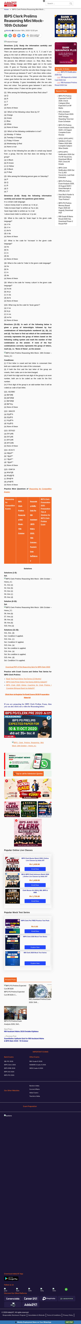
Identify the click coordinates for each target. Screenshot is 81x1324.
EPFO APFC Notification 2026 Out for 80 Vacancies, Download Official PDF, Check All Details (66, 158)
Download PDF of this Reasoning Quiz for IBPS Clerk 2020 (28, 667)
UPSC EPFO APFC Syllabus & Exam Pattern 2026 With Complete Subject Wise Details (66, 143)
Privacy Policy (68, 1315)
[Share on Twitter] (23, 35)
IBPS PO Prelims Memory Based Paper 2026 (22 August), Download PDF (66, 208)
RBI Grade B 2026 (35, 1061)
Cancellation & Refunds (36, 1315)
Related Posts (10, 980)
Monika (9, 30)
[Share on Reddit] (14, 35)
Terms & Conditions (54, 1315)
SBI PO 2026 (8, 1061)
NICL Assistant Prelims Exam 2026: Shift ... (40, 1000)
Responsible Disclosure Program (14, 1315)
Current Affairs (34, 1089)
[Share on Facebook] (19, 35)
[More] (44, 1)
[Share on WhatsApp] (5, 35)
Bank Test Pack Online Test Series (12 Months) (23, 679)
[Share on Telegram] (10, 35)
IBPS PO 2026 (9, 1075)
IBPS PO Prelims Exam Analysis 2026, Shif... (13, 1022)
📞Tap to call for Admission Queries (28, 774)
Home (6, 9)
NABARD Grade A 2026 (37, 1065)
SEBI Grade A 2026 (36, 1068)
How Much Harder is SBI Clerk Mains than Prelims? (66, 197)
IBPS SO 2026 (9, 1072)
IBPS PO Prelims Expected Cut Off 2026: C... (14, 993)
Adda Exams (33, 1093)
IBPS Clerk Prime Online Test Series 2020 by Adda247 (26, 682)
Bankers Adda (34, 1086)
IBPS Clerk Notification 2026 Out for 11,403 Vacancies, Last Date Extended (66, 172)
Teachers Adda (34, 1096)
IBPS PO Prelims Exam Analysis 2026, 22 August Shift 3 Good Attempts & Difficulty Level (66, 186)
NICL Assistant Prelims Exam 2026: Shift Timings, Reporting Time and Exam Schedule (66, 116)
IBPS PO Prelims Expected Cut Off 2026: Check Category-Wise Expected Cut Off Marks (65, 102)
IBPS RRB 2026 (9, 1068)
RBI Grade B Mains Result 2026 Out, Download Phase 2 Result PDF (66, 220)
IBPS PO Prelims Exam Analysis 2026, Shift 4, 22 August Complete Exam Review (66, 130)
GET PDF (69, 1322)
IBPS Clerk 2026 (10, 1065)
